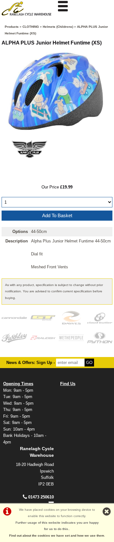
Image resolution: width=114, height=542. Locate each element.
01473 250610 (41, 497)
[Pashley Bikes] (14, 337)
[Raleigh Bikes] (42, 337)
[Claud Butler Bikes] (99, 318)
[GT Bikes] (42, 318)
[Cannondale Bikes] (14, 318)
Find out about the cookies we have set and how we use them (56, 535)
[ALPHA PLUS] (29, 167)
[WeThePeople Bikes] (71, 337)
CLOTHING (30, 26)
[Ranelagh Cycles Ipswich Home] (28, 17)
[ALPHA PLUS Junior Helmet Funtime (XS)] (57, 91)
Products (12, 26)
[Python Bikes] (99, 337)
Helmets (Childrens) (58, 26)
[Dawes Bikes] (71, 318)
